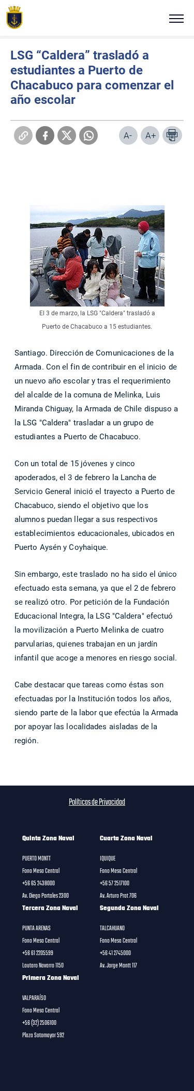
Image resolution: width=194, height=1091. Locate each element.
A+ (150, 135)
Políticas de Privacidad (97, 802)
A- (128, 135)
